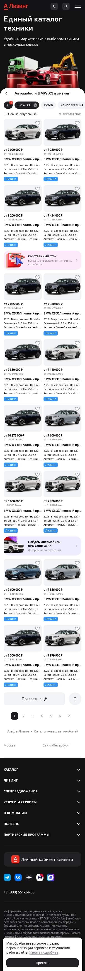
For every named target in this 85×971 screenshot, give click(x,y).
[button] (42, 769)
